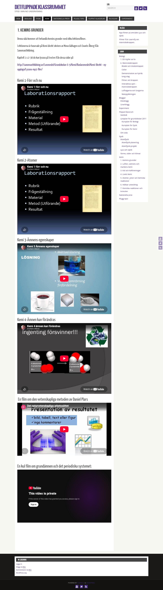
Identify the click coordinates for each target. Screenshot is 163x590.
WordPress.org (21, 573)
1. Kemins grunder (128, 160)
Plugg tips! (123, 198)
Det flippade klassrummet (40, 7)
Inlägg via (21, 567)
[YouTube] (160, 239)
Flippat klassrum (126, 112)
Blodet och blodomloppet (132, 66)
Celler (124, 69)
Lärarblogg (124, 104)
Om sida (124, 132)
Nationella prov (125, 195)
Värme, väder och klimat (130, 153)
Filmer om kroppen (130, 80)
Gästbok (123, 115)
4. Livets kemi (126, 174)
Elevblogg (124, 101)
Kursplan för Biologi (130, 121)
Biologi (122, 56)
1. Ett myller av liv (127, 59)
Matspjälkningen (129, 94)
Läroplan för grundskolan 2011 (133, 118)
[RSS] (160, 248)
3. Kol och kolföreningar (130, 170)
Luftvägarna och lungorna (133, 90)
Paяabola (80, 583)
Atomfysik (124, 139)
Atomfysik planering (130, 142)
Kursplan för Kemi (129, 129)
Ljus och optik (126, 150)
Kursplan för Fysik (129, 125)
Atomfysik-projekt (129, 146)
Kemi (121, 157)
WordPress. (90, 583)
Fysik (121, 136)
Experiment (124, 108)
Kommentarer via (23, 570)
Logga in (19, 564)
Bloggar (122, 98)
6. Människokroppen (129, 63)
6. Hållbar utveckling (129, 184)
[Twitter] (160, 243)
